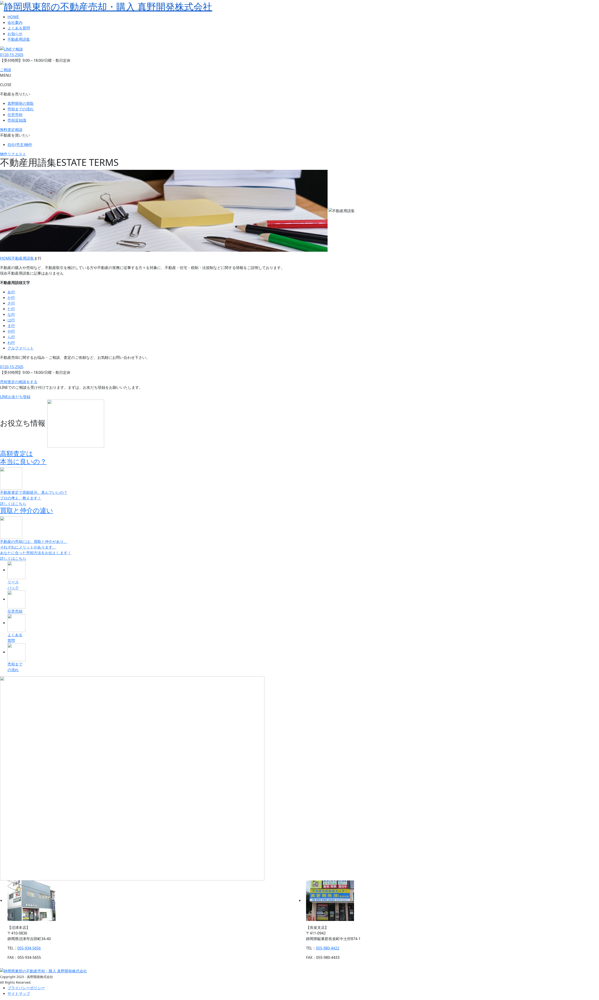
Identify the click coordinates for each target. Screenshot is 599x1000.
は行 (11, 320)
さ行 (11, 303)
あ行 (11, 292)
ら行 (11, 336)
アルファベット (20, 348)
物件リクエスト (13, 153)
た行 (11, 308)
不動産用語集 (18, 39)
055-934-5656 (29, 948)
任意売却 (14, 114)
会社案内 (14, 22)
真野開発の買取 (20, 103)
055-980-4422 (327, 948)
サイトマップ (18, 993)
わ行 (11, 342)
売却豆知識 (16, 120)
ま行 (11, 325)
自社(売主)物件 (19, 144)
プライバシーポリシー (26, 987)
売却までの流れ (20, 109)
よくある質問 (18, 28)
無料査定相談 (11, 129)
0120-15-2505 (11, 54)
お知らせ (14, 33)
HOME (13, 16)
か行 (11, 297)
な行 (11, 314)
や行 (11, 331)
